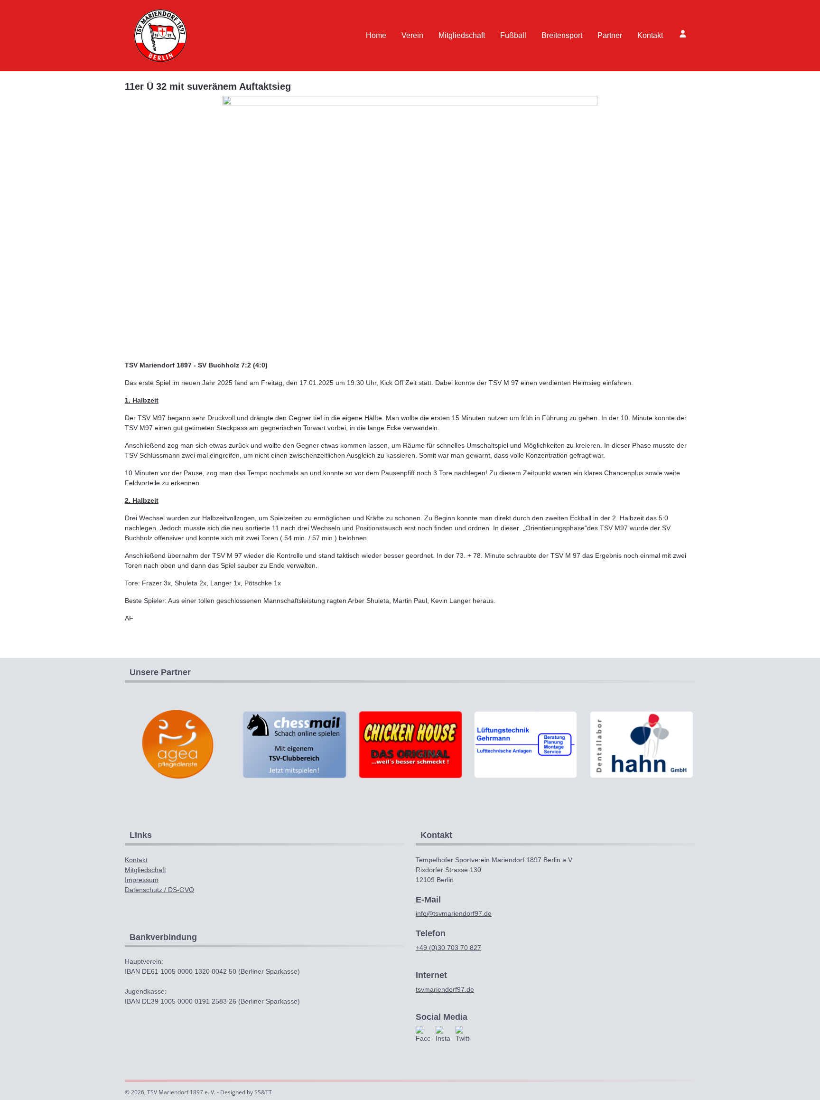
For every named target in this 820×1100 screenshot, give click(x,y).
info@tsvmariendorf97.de (454, 913)
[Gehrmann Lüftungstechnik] (526, 744)
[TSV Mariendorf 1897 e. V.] (160, 35)
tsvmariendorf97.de (445, 989)
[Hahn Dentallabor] (641, 744)
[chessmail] (294, 744)
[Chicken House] (410, 744)
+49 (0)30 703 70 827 (448, 947)
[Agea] (178, 744)
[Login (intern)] (683, 33)
